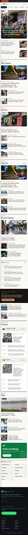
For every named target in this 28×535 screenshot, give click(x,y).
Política (16, 520)
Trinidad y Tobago (5, 528)
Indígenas (17, 526)
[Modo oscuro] (26, 4)
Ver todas (24, 163)
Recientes (4, 7)
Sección (22, 329)
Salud (16, 524)
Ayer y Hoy (10, 7)
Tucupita (17, 522)
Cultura (2, 524)
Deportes (22, 7)
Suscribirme (6, 455)
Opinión (16, 528)
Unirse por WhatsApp (10, 513)
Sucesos (16, 7)
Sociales (3, 526)
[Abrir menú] (2, 4)
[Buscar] (24, 4)
